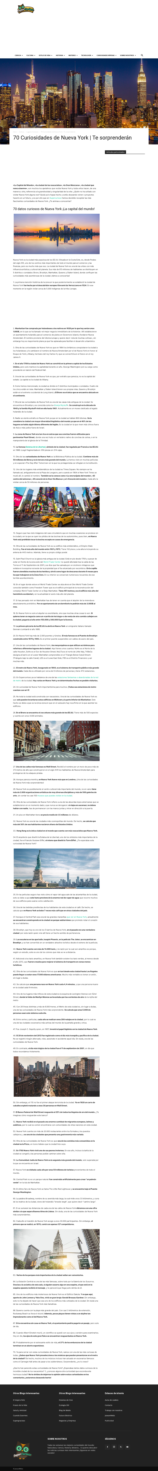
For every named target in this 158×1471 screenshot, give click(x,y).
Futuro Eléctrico (65, 1415)
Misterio (72, 55)
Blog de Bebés (65, 1410)
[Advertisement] (100, 9)
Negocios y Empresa (67, 1420)
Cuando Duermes (20, 1415)
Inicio (15, 132)
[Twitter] (120, 1447)
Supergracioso (19, 1420)
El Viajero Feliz (19, 1400)
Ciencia (18, 55)
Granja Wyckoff (60, 405)
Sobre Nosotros (127, 55)
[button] (142, 55)
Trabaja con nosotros (113, 1410)
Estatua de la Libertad (36, 447)
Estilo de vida (44, 55)
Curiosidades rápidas (106, 55)
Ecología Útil (64, 1405)
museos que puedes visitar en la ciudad (54, 795)
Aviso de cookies (111, 1400)
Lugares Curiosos (32, 132)
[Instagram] (114, 1446)
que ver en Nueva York (77, 917)
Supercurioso (55, 198)
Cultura (29, 55)
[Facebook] (107, 1447)
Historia (59, 55)
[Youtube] (127, 1447)
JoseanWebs (110, 1415)
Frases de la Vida (20, 1405)
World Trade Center (52, 562)
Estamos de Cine (66, 1400)
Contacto (108, 1405)
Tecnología (86, 55)
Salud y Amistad (19, 1410)
